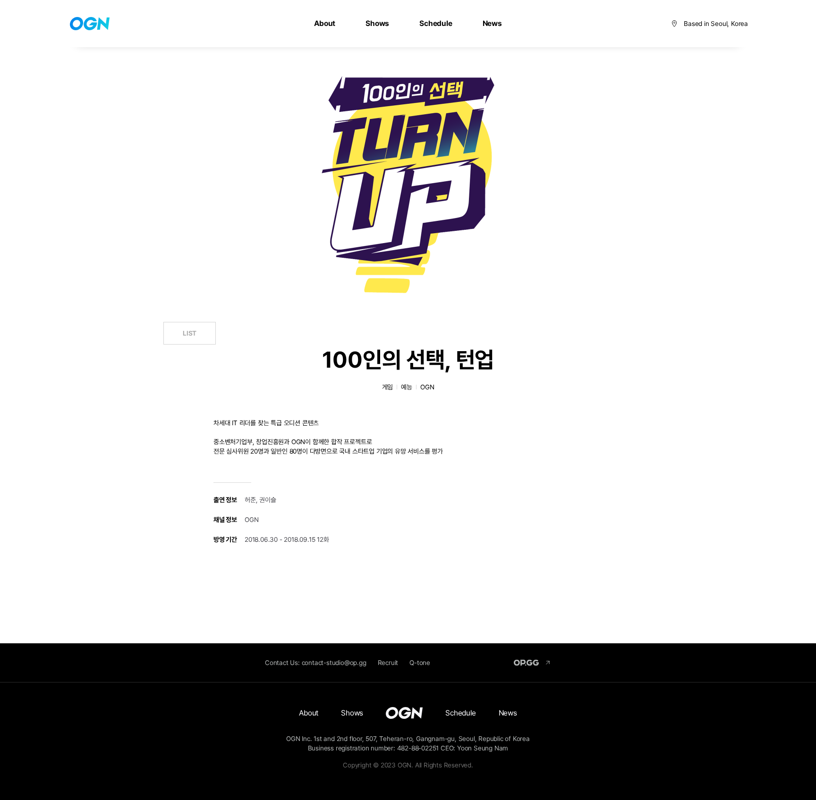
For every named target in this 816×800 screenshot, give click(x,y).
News (492, 23)
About (324, 23)
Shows (377, 23)
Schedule (435, 23)
